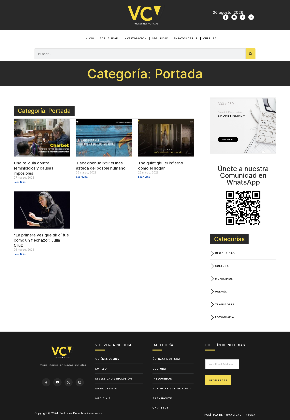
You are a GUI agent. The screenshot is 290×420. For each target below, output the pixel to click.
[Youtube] (234, 17)
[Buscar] (250, 53)
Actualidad (108, 38)
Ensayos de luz (186, 38)
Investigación (135, 38)
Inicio (89, 38)
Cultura (210, 38)
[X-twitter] (242, 17)
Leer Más (19, 182)
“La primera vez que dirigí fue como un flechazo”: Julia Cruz (41, 240)
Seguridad (160, 38)
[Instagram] (251, 17)
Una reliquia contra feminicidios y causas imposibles (33, 168)
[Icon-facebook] (225, 17)
